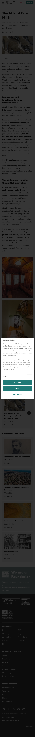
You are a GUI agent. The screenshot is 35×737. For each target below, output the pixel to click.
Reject (17, 388)
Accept (17, 382)
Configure (17, 394)
